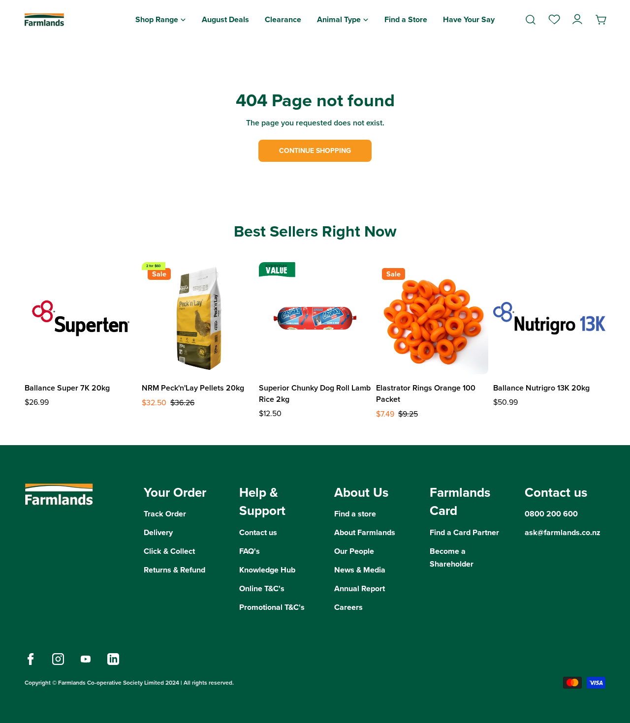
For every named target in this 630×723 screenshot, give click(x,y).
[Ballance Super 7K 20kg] (81, 318)
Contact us (258, 532)
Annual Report (359, 588)
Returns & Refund (174, 569)
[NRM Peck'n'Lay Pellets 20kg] (198, 318)
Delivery (158, 532)
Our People (354, 551)
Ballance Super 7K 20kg (67, 387)
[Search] (530, 20)
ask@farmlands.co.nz (562, 532)
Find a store (355, 513)
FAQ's (249, 551)
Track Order (165, 513)
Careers (348, 607)
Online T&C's (261, 588)
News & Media (359, 569)
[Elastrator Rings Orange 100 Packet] (432, 318)
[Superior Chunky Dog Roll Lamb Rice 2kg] (315, 318)
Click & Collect (169, 551)
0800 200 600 (551, 513)
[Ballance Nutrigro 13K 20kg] (549, 318)
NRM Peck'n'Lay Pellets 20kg (193, 387)
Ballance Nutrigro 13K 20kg (541, 387)
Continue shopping (315, 151)
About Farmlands (364, 532)
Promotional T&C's (272, 607)
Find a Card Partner (464, 532)
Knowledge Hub (267, 569)
